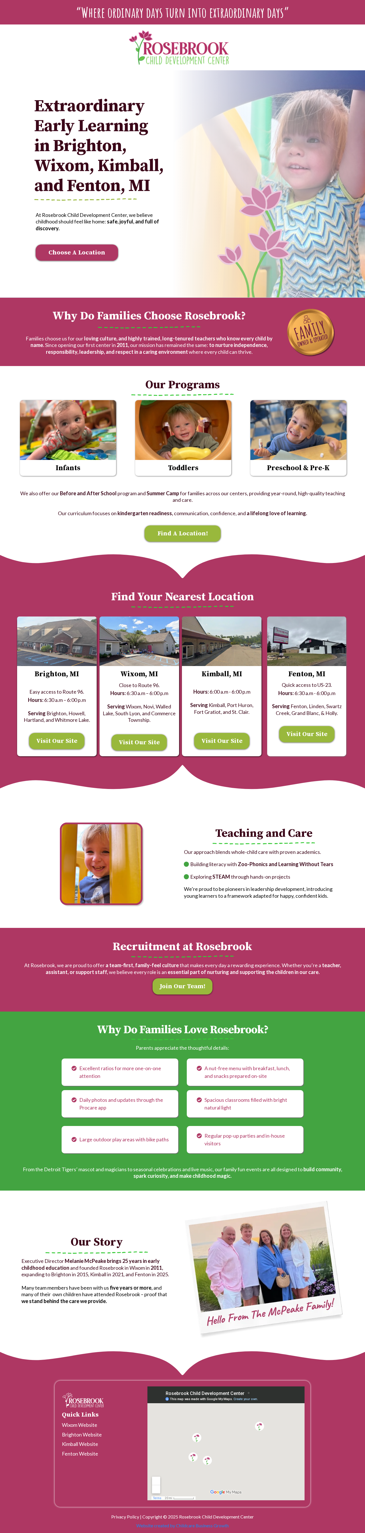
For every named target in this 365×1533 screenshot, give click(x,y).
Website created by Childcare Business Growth (182, 1525)
